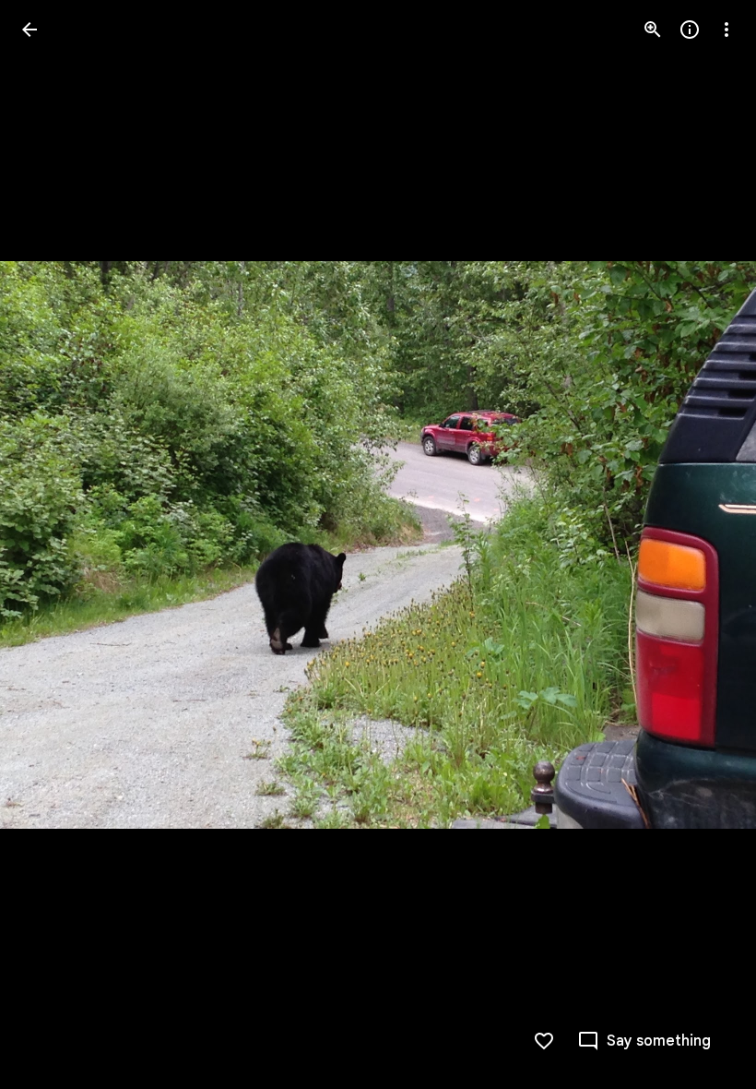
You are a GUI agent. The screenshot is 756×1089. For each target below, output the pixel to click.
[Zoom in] (652, 29)
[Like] (544, 1041)
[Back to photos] (29, 29)
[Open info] (689, 29)
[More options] (726, 29)
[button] (51, 544)
